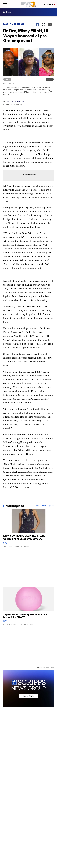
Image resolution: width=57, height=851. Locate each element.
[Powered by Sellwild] (50, 667)
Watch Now (49, 4)
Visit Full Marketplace (45, 506)
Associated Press (15, 101)
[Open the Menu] (4, 4)
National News (14, 24)
